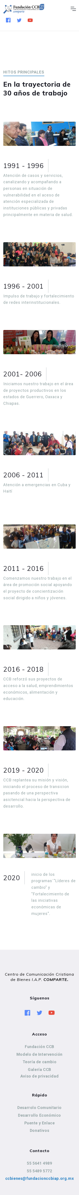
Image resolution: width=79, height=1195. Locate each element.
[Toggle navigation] (73, 9)
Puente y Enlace (39, 1123)
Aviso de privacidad (39, 1076)
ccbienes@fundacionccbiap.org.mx (39, 1178)
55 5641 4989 (39, 1163)
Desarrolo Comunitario (39, 1107)
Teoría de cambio (40, 1061)
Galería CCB (39, 1069)
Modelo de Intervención (39, 1054)
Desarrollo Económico (39, 1115)
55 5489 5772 (39, 1171)
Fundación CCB (39, 1046)
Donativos (39, 1130)
